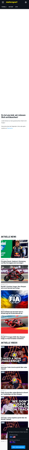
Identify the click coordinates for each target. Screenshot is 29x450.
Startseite (10, 128)
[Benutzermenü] (25, 2)
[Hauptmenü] (3, 2)
